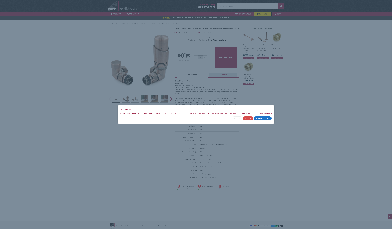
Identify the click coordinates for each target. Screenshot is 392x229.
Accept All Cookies (263, 118)
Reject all (248, 118)
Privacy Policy (266, 113)
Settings (237, 118)
